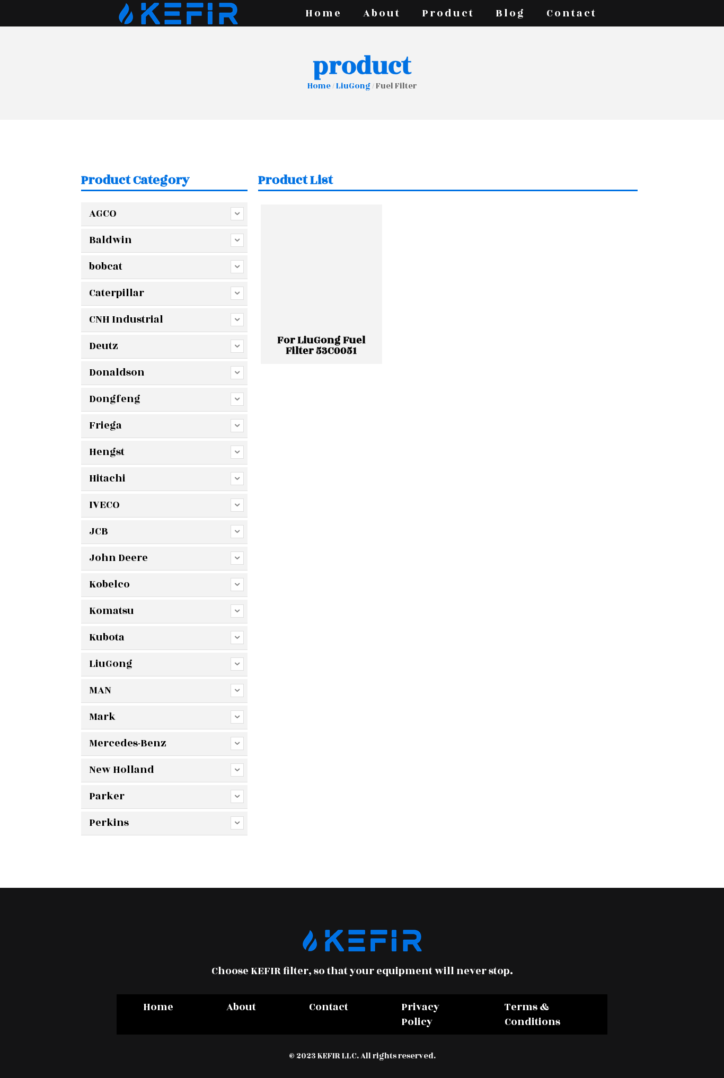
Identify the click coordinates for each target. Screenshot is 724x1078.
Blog (510, 13)
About (382, 13)
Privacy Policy (420, 1014)
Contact (571, 13)
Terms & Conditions (532, 1014)
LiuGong (353, 86)
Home (323, 13)
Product (448, 13)
